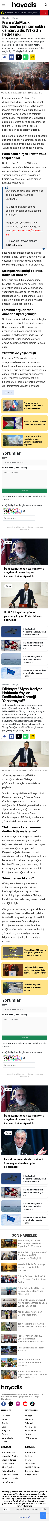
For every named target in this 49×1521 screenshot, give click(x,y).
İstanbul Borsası (9, 1459)
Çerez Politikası (32, 1471)
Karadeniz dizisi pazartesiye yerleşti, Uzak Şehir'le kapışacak (26, 13)
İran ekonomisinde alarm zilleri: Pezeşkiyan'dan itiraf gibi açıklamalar (23, 1163)
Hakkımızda (30, 1452)
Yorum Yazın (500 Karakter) (14, 467)
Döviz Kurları (8, 1463)
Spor (4, 1426)
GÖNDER (24, 490)
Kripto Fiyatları (9, 1471)
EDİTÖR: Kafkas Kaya (34, 93)
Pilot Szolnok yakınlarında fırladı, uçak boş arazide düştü (34, 632)
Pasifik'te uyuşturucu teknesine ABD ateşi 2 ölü (33, 646)
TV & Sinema (31, 1438)
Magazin (6, 1430)
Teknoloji (29, 1423)
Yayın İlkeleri (31, 1463)
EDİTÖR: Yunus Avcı (34, 770)
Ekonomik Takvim (10, 1474)
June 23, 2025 (14, 245)
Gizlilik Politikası (32, 1467)
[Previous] (42, 12)
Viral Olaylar (8, 1438)
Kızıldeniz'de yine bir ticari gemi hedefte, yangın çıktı (32, 659)
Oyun (4, 1441)
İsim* (4, 458)
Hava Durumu (8, 1482)
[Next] (46, 12)
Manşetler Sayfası (10, 1456)
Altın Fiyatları (8, 1467)
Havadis (5, 18)
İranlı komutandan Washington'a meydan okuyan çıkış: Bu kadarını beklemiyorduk (24, 572)
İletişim (28, 1456)
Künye (28, 1459)
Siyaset (28, 1415)
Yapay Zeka (30, 1426)
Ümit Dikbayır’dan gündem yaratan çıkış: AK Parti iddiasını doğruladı (23, 616)
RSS (7, 1509)
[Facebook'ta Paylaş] (11, 57)
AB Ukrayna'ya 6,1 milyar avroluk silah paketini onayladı (34, 673)
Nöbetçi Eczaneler (10, 1478)
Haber (5, 1419)
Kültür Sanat (31, 1430)
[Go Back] (43, 1515)
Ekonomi (29, 1419)
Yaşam (28, 1434)
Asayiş (5, 1423)
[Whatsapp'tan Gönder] (25, 57)
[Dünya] (24, 551)
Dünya (15, 18)
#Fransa (7, 392)
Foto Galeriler (8, 1452)
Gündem (6, 1415)
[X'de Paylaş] (19, 57)
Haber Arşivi (31, 1474)
